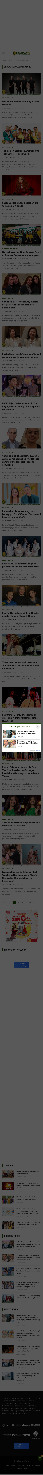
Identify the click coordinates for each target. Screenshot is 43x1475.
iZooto (38, 750)
